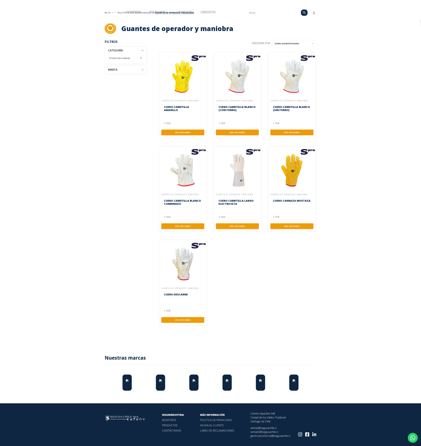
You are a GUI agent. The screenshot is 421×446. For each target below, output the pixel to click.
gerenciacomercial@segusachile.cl (270, 436)
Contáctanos (171, 430)
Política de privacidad (216, 420)
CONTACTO (208, 12)
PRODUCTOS (157, 12)
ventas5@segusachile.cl (264, 432)
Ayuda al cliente (212, 425)
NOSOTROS (133, 12)
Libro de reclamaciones (217, 430)
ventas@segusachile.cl (263, 428)
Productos (170, 425)
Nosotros (169, 420)
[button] (413, 438)
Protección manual (119, 58)
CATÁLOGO (185, 12)
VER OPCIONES (183, 132)
